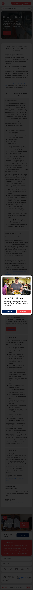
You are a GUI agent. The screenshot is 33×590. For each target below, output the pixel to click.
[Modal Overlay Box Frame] (16, 295)
